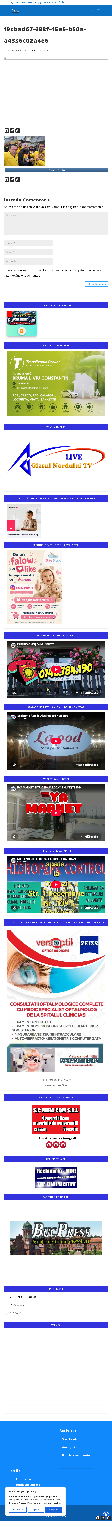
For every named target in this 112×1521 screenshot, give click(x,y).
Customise (18, 1509)
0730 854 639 (19, 2)
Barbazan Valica (14, 50)
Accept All (53, 1509)
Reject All (36, 1509)
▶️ (21, 331)
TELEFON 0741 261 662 (56, 1080)
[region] (35, 1501)
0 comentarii (42, 50)
